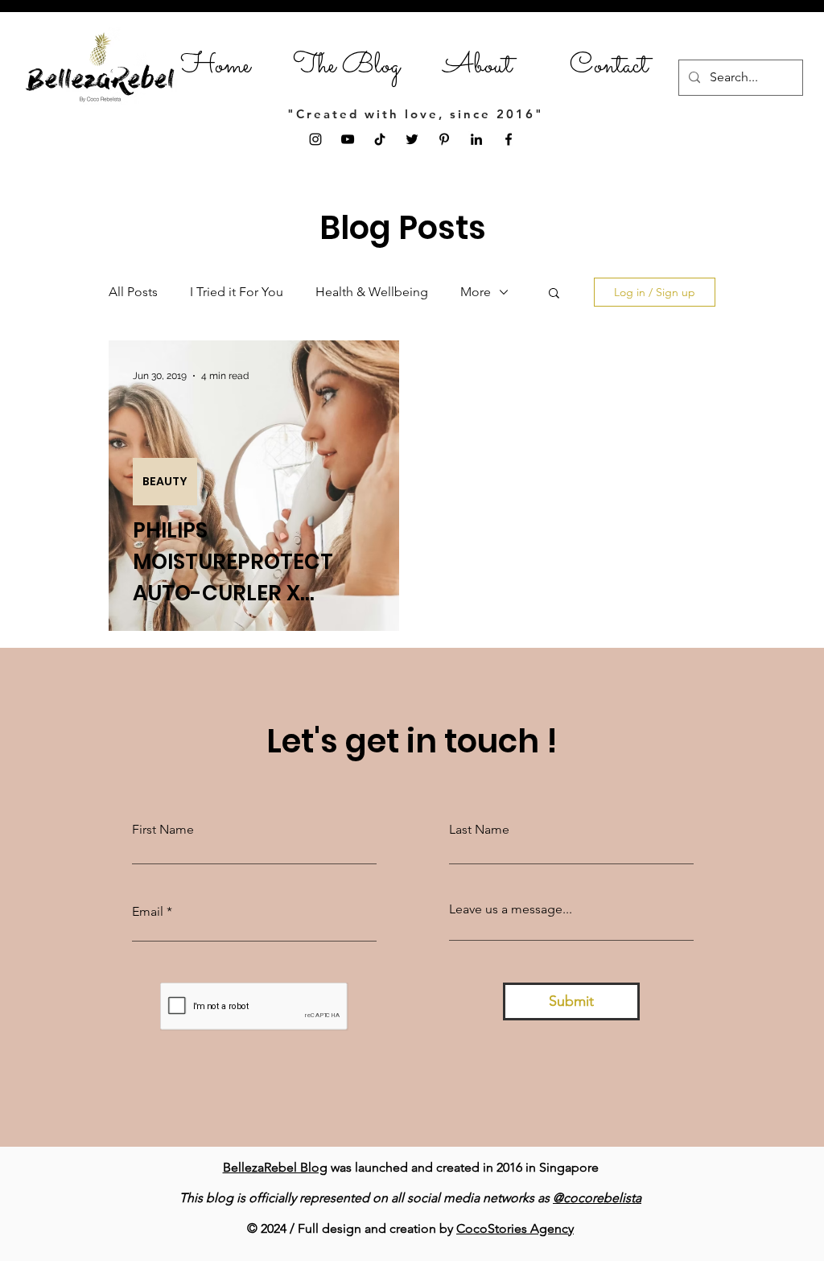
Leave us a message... (510, 909)
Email (147, 911)
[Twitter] (412, 139)
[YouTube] (348, 139)
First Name (163, 829)
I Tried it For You (236, 291)
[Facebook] (509, 139)
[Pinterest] (444, 139)
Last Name (479, 829)
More (475, 291)
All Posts (133, 291)
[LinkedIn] (476, 139)
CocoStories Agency (515, 1228)
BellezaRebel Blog (275, 1167)
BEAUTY (164, 481)
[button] (554, 294)
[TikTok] (380, 139)
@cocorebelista (597, 1197)
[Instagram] (315, 139)
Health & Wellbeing (371, 291)
